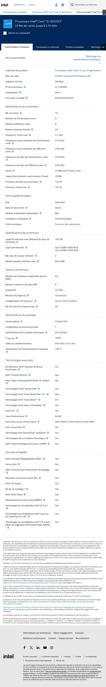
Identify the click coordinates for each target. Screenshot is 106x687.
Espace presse (66, 638)
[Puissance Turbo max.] (28, 187)
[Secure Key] (18, 464)
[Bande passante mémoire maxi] (37, 261)
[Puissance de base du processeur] (40, 182)
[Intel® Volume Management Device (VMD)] (48, 444)
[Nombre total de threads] (32, 129)
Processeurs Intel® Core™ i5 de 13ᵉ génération (78, 70)
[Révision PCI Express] (27, 295)
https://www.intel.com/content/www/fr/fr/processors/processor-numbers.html (31, 583)
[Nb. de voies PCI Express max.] (36, 306)
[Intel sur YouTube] (45, 648)
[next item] (104, 12)
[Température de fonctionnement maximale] (6, 352)
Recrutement (82, 638)
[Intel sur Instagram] (51, 648)
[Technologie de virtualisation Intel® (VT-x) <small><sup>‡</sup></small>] (6, 508)
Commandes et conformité (47, 47)
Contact (52, 638)
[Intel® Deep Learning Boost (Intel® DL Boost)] (6, 383)
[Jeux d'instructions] (26, 416)
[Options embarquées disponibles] (40, 213)
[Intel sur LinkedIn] (38, 648)
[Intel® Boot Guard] (24, 494)
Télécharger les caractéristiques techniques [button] (87, 58)
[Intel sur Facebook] (24, 648)
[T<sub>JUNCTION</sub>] (16, 338)
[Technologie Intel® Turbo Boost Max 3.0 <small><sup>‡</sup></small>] (47, 394)
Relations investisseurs (34, 638)
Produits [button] (19, 5)
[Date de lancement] (26, 208)
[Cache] (13, 171)
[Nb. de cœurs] (20, 113)
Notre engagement (63, 633)
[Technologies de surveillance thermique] (47, 438)
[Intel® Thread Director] (29, 375)
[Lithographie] (20, 92)
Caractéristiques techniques (17, 47)
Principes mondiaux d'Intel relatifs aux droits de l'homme (74, 675)
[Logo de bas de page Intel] (8, 656)
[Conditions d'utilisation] (30, 219)
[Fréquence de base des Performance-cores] (6, 160)
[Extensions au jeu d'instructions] (38, 422)
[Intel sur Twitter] (31, 648)
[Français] (62, 5)
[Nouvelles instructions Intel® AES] (39, 478)
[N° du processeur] (24, 87)
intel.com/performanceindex (55, 671)
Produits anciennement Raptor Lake (73, 76)
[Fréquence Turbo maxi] (29, 135)
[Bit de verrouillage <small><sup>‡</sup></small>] (26, 489)
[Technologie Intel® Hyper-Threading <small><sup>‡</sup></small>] (44, 405)
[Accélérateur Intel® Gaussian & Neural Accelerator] (18, 369)
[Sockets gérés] (21, 321)
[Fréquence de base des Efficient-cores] (45, 165)
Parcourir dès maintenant (67, 224)
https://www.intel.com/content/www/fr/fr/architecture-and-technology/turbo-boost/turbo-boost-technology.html (49, 603)
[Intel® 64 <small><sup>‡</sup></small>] (17, 411)
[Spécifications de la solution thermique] (46, 332)
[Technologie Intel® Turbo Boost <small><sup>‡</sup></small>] (39, 400)
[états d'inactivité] (23, 427)
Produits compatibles (75, 47)
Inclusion (79, 633)
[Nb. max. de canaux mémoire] (36, 256)
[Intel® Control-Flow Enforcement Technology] (6, 472)
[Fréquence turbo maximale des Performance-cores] (12, 143)
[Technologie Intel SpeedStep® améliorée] (47, 433)
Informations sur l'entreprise (37, 633)
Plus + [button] (32, 5)
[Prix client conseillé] (26, 98)
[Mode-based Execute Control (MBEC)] (44, 500)
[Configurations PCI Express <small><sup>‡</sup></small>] (35, 301)
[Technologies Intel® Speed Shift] (38, 389)
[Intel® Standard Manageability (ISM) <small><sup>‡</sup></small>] (43, 459)
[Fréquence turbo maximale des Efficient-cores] (12, 151)
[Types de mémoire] (26, 247)
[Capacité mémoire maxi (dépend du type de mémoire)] (17, 242)
